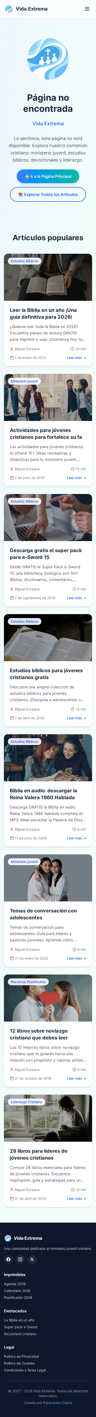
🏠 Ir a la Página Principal (48, 176)
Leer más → (76, 357)
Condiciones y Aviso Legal (25, 1370)
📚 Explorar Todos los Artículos (48, 194)
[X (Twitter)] (32, 1259)
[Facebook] (8, 1259)
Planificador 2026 (18, 1297)
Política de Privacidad (21, 1356)
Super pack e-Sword (20, 1327)
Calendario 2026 (17, 1291)
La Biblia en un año (19, 1320)
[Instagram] (20, 1259)
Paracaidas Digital (57, 1403)
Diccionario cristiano (20, 1334)
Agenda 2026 (15, 1284)
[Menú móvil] (87, 9)
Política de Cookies (19, 1363)
